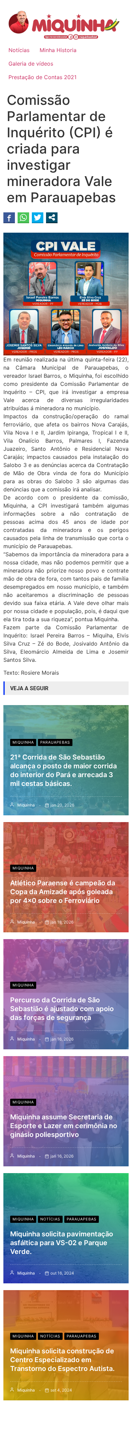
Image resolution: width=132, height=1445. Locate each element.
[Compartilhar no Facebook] (9, 217)
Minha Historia (58, 50)
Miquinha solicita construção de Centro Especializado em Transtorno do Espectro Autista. (62, 1360)
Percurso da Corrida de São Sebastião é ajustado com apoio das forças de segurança (62, 1009)
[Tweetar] (37, 217)
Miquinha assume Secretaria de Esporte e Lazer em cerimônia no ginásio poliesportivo (63, 1126)
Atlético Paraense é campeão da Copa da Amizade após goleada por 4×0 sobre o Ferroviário (62, 892)
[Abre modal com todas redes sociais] (52, 217)
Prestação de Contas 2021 (42, 77)
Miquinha (23, 742)
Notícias (18, 50)
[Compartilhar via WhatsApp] (23, 217)
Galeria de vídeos (30, 63)
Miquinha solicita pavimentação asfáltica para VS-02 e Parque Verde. (61, 1243)
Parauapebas (55, 742)
